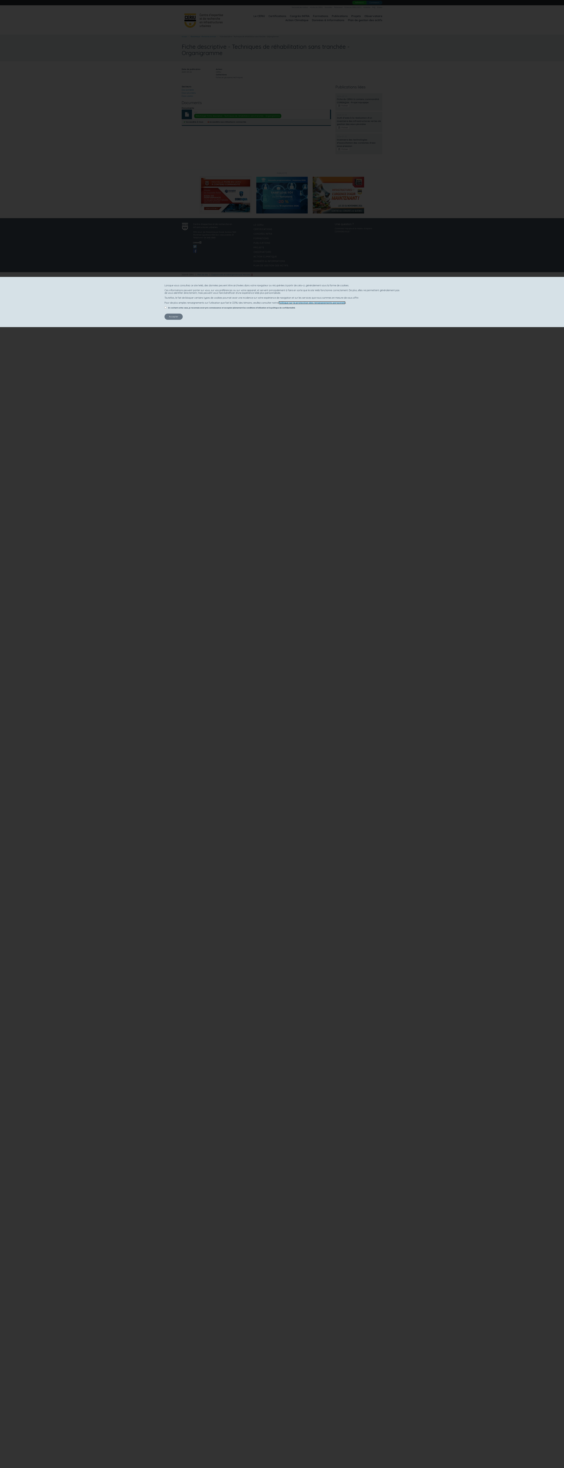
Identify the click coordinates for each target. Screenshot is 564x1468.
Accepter (173, 316)
